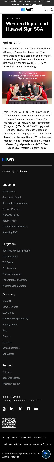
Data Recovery (10, 256)
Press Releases (13, 18)
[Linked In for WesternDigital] (12, 409)
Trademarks (25, 437)
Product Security (11, 383)
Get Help (6, 372)
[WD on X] (20, 409)
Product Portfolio (11, 209)
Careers (6, 336)
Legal (14, 437)
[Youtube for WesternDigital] (36, 409)
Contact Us (8, 353)
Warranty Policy (10, 214)
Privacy (5, 437)
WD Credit (7, 262)
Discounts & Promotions (15, 203)
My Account (8, 191)
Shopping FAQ (10, 232)
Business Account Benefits (16, 250)
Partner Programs (11, 274)
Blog (4, 330)
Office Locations (11, 347)
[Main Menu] (4, 9)
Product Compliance (11, 444)
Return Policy (9, 220)
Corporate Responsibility (15, 318)
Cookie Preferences (42, 444)
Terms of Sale (40, 437)
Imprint (27, 444)
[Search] (51, 9)
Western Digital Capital (14, 285)
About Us (7, 301)
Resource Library (11, 377)
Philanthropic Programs (14, 279)
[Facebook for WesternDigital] (28, 409)
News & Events (10, 306)
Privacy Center (10, 324)
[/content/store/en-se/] (27, 9)
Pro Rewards (9, 268)
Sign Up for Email (11, 197)
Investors (7, 342)
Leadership (8, 312)
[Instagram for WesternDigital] (4, 409)
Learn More (37, 4)
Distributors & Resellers (14, 226)
